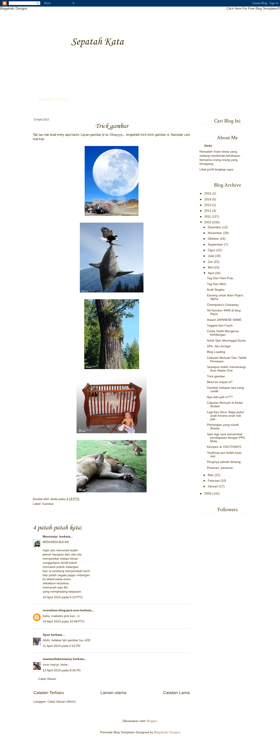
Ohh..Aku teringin (219, 346)
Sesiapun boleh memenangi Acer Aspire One (226, 368)
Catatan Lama (176, 692)
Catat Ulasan (47, 679)
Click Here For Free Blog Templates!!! (253, 8)
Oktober (213, 238)
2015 (207, 193)
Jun (210, 261)
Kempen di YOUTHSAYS (224, 447)
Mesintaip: (50, 536)
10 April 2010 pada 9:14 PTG (63, 597)
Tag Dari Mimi (216, 284)
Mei (210, 267)
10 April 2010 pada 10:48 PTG (63, 621)
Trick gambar (216, 376)
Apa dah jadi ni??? (220, 397)
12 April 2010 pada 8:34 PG (62, 670)
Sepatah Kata (97, 42)
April (211, 273)
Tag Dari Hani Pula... (221, 278)
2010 (207, 222)
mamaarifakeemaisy (57, 659)
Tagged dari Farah (220, 325)
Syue (46, 634)
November (215, 233)
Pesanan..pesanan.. (221, 467)
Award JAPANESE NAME (224, 319)
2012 (207, 210)
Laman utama (53, 99)
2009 (207, 493)
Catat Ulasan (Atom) (61, 701)
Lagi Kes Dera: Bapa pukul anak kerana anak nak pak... (225, 416)
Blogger (151, 721)
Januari (213, 486)
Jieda (54, 499)
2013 (207, 205)
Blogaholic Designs (13, 8)
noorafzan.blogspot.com (61, 610)
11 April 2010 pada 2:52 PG (61, 646)
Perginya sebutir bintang (224, 462)
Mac (211, 475)
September (215, 244)
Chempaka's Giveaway (223, 304)
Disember (214, 227)
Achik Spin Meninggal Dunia (226, 340)
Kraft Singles (215, 289)
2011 (207, 216)
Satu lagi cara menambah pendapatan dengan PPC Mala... (226, 438)
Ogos (211, 250)
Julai (211, 256)
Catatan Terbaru (48, 692)
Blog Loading (216, 352)
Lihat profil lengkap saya (216, 169)
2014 (207, 199)
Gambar (48, 503)
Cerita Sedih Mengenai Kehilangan (223, 333)
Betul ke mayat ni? (220, 382)
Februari (214, 480)
